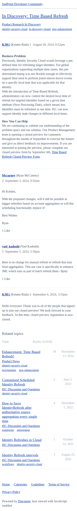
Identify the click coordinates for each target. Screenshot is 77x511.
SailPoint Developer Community (22, 4)
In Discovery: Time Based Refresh (35, 16)
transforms (8, 430)
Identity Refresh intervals (20, 455)
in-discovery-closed (40, 29)
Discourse (24, 501)
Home (6, 484)
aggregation (23, 430)
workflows (8, 464)
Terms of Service (58, 484)
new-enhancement (62, 29)
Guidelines (37, 484)
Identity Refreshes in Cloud (21, 440)
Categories (20, 484)
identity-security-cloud (14, 29)
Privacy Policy (11, 492)
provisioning (9, 370)
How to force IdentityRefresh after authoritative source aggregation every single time (19, 412)
